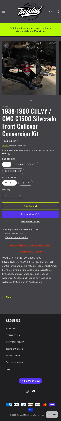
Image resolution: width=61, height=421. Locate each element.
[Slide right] (37, 100)
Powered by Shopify (42, 415)
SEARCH (10, 328)
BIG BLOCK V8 (13, 171)
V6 (6, 164)
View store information (16, 237)
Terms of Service (14, 349)
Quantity (6, 189)
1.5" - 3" (25, 183)
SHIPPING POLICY (15, 342)
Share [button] (9, 297)
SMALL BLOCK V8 (25, 164)
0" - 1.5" (9, 183)
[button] (3, 11)
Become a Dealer (14, 362)
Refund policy (13, 355)
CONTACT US (13, 335)
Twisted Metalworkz (25, 415)
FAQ (8, 369)
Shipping (5, 145)
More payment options (30, 221)
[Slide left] (24, 100)
